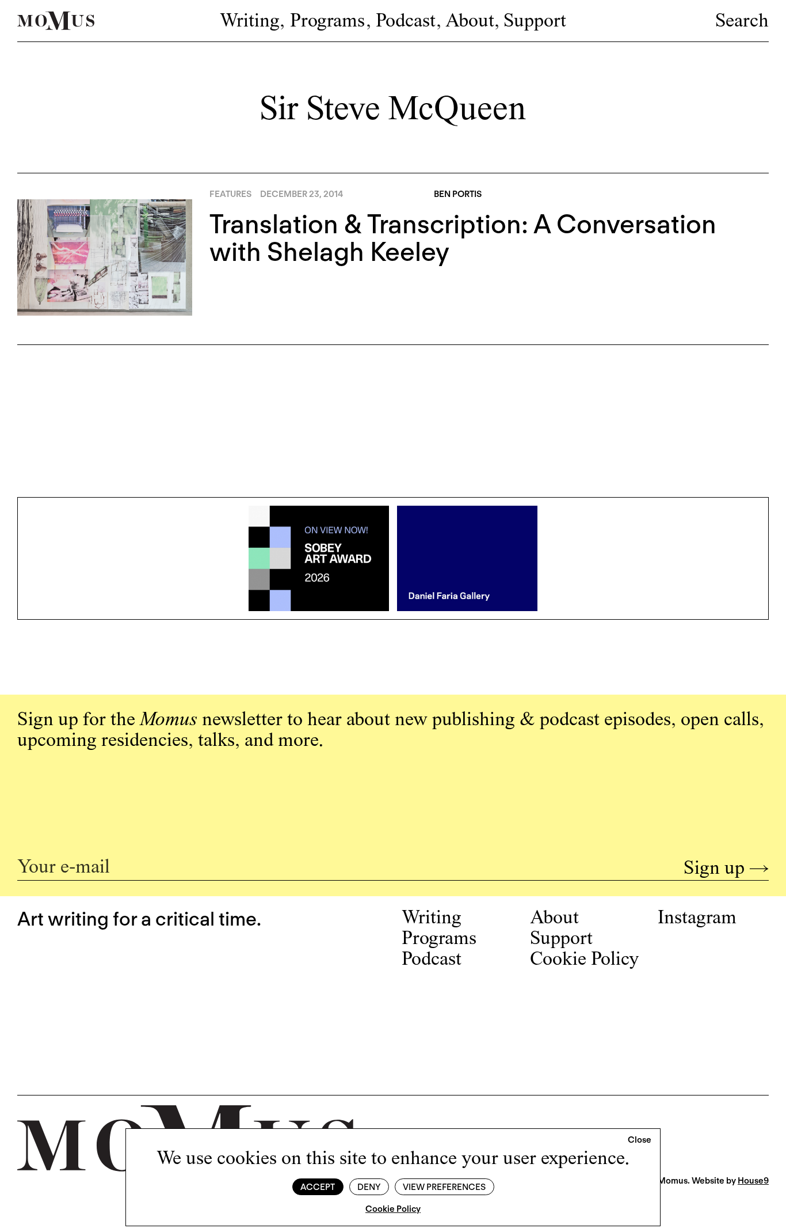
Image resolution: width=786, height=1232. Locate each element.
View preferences (444, 1187)
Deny (368, 1187)
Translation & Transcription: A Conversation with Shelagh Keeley (462, 238)
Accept (317, 1187)
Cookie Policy (393, 1209)
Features (230, 194)
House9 (753, 1181)
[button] (639, 1140)
